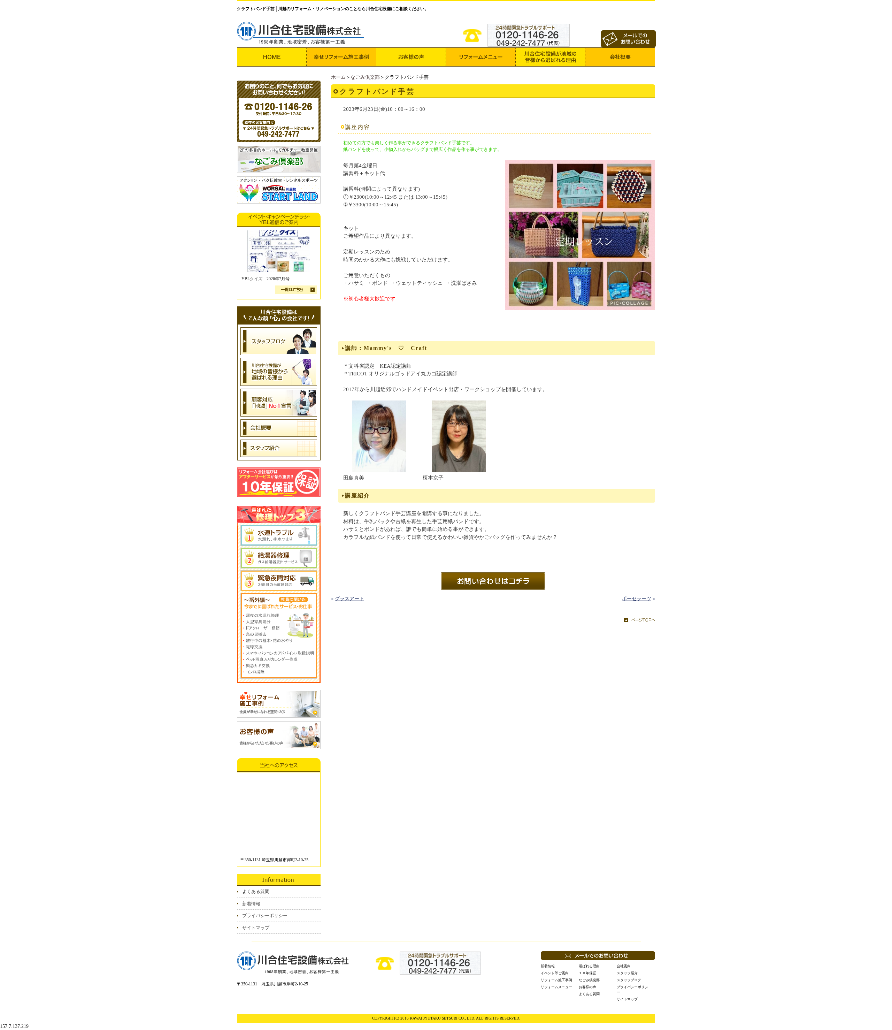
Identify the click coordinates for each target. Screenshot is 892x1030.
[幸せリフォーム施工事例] (341, 57)
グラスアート (349, 598)
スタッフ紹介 (627, 973)
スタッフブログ (629, 980)
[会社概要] (620, 57)
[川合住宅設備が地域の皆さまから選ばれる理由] (550, 57)
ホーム (338, 77)
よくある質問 (255, 891)
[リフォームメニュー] (481, 57)
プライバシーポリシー (264, 915)
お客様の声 (587, 987)
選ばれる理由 (589, 966)
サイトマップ (255, 927)
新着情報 (251, 903)
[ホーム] (272, 57)
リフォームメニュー (556, 987)
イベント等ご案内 (555, 973)
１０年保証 (587, 973)
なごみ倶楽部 (365, 77)
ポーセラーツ (636, 598)
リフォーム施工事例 (556, 980)
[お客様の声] (411, 57)
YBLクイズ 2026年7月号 (265, 278)
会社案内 (624, 966)
